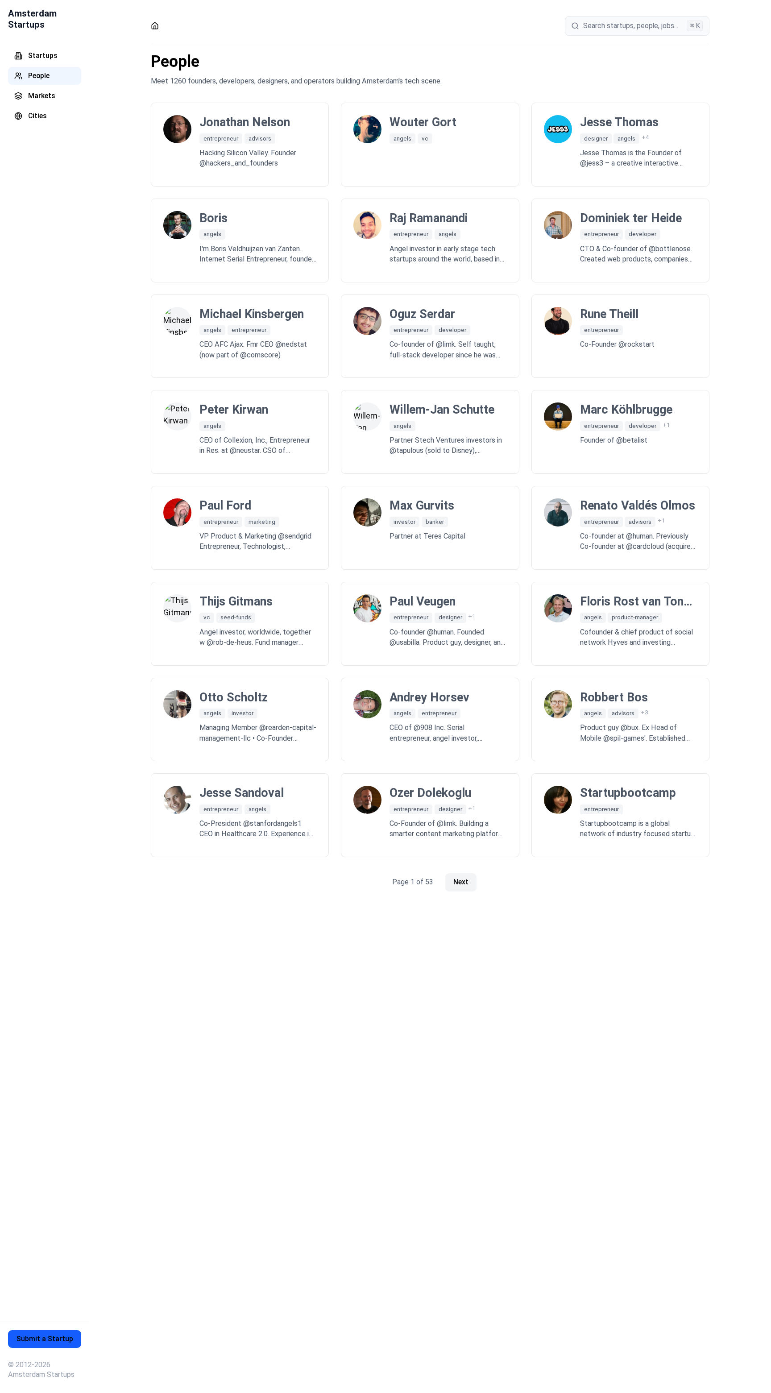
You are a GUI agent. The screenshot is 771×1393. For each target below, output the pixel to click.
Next (460, 882)
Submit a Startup (45, 1339)
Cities (37, 116)
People (39, 75)
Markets (41, 95)
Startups (43, 55)
